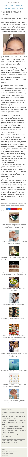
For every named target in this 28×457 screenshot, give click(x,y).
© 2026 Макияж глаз (5, 449)
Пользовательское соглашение (11, 451)
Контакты (3, 451)
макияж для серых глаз (13, 206)
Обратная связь (5, 455)
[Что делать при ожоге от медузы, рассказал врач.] (14, 369)
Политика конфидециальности (7, 453)
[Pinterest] (14, 209)
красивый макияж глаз (9, 203)
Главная (6, 5)
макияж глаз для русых (10, 205)
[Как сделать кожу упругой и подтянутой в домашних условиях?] (14, 398)
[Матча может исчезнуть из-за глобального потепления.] (14, 287)
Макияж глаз (14, 3)
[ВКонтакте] (8, 209)
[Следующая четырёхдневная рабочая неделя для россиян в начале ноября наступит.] (14, 383)
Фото (21, 8)
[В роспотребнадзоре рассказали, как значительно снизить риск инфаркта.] (14, 240)
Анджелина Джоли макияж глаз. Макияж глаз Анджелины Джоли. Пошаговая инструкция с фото (14, 422)
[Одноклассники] (19, 209)
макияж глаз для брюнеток (19, 205)
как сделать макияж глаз (17, 203)
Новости (11, 5)
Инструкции (15, 8)
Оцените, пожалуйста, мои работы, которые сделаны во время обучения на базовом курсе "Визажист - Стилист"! (13, 440)
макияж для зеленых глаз (22, 206)
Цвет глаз (7, 8)
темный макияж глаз (4, 206)
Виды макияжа (20, 5)
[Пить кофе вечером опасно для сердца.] (14, 302)
